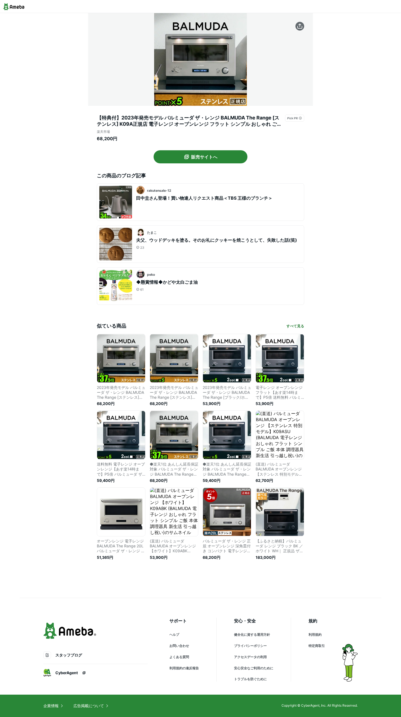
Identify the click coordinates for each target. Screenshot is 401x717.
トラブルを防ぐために (250, 679)
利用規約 (315, 634)
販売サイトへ (204, 157)
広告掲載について (88, 705)
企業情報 (51, 705)
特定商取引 (317, 646)
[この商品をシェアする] (299, 26)
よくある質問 (179, 657)
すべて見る (295, 326)
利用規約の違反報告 (184, 668)
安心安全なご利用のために (253, 668)
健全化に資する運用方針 (252, 634)
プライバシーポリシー (250, 646)
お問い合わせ (179, 646)
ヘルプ (174, 634)
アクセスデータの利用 (250, 657)
